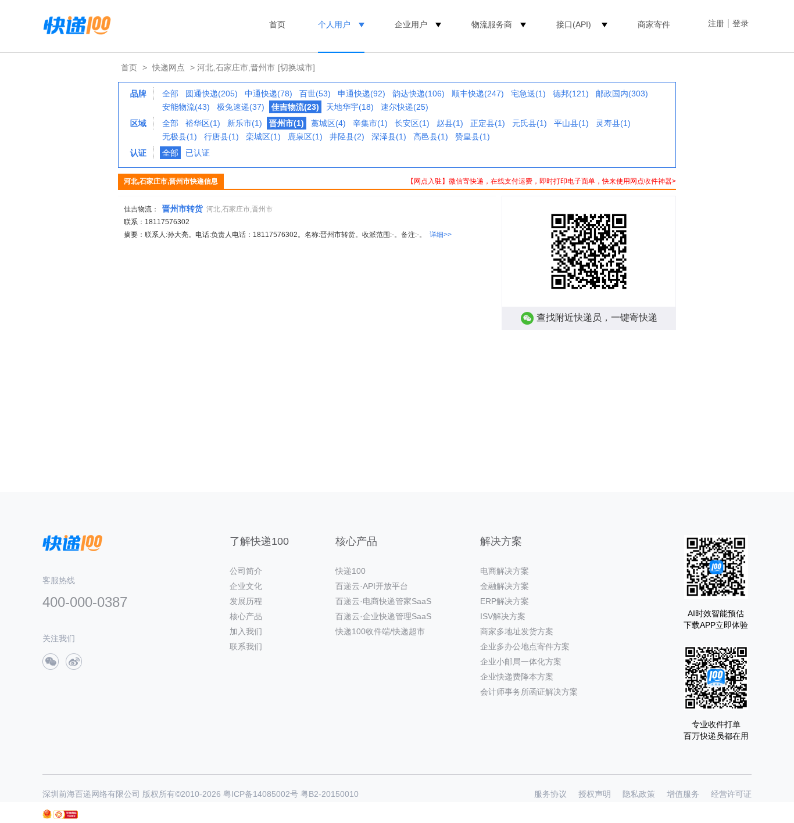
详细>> (441, 235)
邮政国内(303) (622, 93)
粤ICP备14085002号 (260, 794)
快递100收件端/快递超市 (380, 631)
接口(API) (573, 24)
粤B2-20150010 (330, 794)
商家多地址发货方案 (516, 631)
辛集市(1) (370, 123)
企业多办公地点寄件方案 (525, 646)
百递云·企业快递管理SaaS (383, 616)
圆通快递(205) (211, 93)
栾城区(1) (263, 136)
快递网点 (168, 67)
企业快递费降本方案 (516, 676)
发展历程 (246, 601)
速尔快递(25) (404, 107)
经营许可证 (731, 794)
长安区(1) (412, 123)
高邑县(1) (430, 136)
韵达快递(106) (418, 93)
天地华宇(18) (350, 107)
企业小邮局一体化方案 (520, 661)
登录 (740, 23)
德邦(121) (571, 93)
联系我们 (246, 646)
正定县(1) (487, 123)
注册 (716, 23)
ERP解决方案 (504, 601)
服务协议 (550, 794)
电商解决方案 (504, 571)
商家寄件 (654, 24)
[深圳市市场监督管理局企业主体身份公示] (47, 814)
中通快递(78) (268, 93)
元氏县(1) (529, 123)
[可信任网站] (65, 814)
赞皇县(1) (472, 136)
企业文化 (246, 586)
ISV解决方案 (502, 616)
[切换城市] (296, 67)
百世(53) (315, 93)
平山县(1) (571, 123)
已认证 (197, 152)
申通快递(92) (361, 93)
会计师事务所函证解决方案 (529, 691)
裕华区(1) (202, 123)
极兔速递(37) (240, 107)
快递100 (350, 571)
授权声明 (594, 794)
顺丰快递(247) (478, 93)
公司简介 (246, 571)
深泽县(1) (388, 136)
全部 (170, 93)
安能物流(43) (186, 107)
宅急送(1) (528, 93)
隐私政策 (639, 794)
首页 (277, 24)
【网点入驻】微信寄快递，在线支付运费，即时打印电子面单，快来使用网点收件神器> (541, 181)
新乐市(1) (244, 123)
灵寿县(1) (613, 123)
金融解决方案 (504, 586)
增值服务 (683, 794)
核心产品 (246, 616)
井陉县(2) (347, 136)
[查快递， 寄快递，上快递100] (75, 24)
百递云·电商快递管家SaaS (383, 601)
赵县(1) (450, 123)
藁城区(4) (328, 123)
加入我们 (246, 631)
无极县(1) (179, 136)
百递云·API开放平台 (371, 586)
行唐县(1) (221, 136)
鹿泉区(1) (305, 136)
